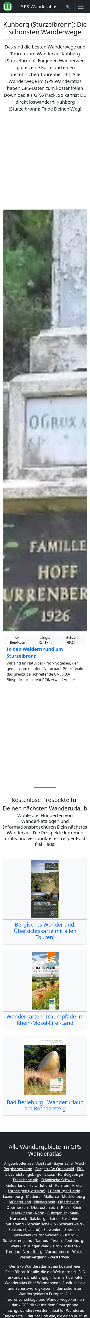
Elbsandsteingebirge (23, 1174)
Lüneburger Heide (64, 1190)
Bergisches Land (18, 1168)
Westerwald (60, 1257)
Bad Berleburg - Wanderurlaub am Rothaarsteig (45, 1105)
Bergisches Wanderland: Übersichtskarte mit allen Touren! (45, 931)
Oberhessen (17, 1207)
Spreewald (22, 1235)
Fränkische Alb (25, 1179)
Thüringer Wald (35, 1246)
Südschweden (46, 1235)
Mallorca (51, 1196)
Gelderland (16, 1185)
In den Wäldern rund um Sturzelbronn (35, 652)
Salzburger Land (44, 1218)
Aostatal (43, 1163)
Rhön (39, 1212)
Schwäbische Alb (41, 1224)
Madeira (33, 1196)
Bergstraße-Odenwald (54, 1168)
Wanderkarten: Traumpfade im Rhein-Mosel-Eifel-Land (45, 1020)
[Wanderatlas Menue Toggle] (80, 6)
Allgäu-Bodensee (18, 1163)
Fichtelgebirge (70, 1174)
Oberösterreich (44, 1207)
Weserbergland (33, 1257)
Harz (33, 1185)
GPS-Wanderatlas (38, 6)
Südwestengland (17, 1240)
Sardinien (70, 1218)
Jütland (46, 1185)
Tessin (56, 1240)
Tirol (56, 1246)
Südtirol (68, 1235)
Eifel (80, 1168)
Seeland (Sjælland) (24, 1229)
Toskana (70, 1246)
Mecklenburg (73, 1196)
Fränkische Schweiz (58, 1179)
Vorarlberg (32, 1251)
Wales (77, 1251)
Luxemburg (13, 1196)
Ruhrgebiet (57, 1212)
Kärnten (62, 1185)
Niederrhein (44, 1201)
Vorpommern (57, 1251)
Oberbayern (68, 1201)
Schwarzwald (70, 1224)
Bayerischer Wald (69, 1163)
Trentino (13, 1251)
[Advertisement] (45, 161)
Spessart (72, 1229)
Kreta (77, 1185)
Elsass (49, 1174)
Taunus (41, 1240)
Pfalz (65, 1207)
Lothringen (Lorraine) (26, 1190)
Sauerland (15, 1224)
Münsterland (20, 1201)
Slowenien (52, 1229)
